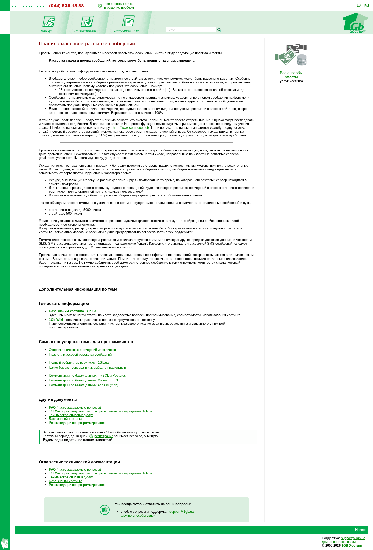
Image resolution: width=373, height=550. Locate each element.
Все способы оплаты (291, 75)
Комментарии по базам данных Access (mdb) (83, 385)
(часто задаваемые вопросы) (75, 407)
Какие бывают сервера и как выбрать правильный (87, 367)
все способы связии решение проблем (119, 5)
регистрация (103, 436)
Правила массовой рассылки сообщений (80, 354)
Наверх (360, 530)
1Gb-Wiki (56, 320)
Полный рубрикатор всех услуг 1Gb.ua (79, 362)
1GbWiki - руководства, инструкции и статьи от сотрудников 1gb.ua (100, 411)
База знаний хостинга (65, 419)
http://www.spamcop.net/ (131, 128)
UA (359, 5)
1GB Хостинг (352, 545)
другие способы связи (138, 515)
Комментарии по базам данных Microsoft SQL (84, 380)
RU (366, 5)
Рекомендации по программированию (77, 423)
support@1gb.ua (181, 512)
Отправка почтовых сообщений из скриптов (82, 350)
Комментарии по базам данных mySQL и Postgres (87, 375)
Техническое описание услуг (71, 415)
